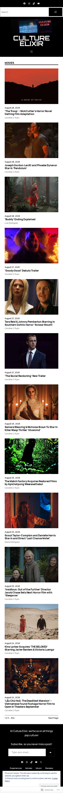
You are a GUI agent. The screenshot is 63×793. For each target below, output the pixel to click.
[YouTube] (38, 3)
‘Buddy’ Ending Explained (20, 219)
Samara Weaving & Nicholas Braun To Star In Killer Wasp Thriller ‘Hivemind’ (31, 429)
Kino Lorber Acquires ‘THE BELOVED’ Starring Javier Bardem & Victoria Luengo (29, 648)
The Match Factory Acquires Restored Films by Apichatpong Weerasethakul (31, 483)
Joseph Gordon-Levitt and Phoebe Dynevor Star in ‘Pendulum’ (31, 167)
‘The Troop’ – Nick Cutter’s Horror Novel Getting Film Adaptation (28, 113)
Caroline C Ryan (12, 117)
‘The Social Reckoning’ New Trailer (25, 376)
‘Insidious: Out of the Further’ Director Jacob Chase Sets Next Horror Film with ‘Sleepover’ (28, 592)
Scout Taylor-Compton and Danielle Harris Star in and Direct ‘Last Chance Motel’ (30, 537)
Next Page (53, 718)
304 (13, 718)
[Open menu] (31, 51)
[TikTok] (34, 3)
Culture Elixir (31, 41)
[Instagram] (29, 3)
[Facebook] (24, 3)
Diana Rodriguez (12, 542)
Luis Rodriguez (11, 223)
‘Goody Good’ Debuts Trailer (22, 270)
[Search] (55, 12)
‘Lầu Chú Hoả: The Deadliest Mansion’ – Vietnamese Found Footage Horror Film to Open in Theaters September (30, 703)
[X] (41, 762)
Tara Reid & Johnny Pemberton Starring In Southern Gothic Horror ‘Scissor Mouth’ (30, 323)
